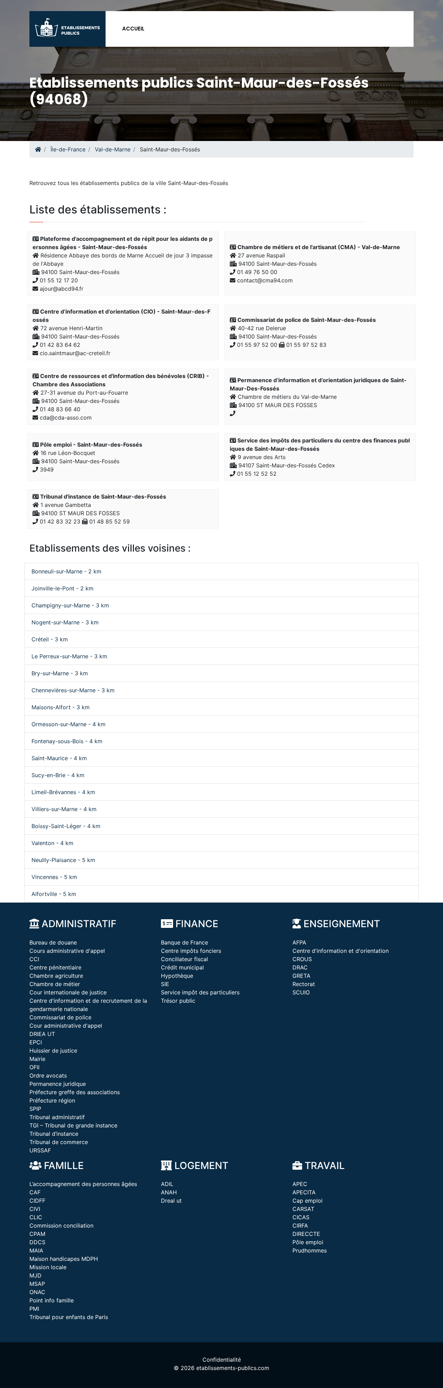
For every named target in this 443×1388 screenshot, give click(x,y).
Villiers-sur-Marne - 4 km (64, 809)
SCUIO (301, 992)
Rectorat (303, 984)
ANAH (169, 1192)
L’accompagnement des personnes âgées (83, 1183)
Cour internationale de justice (68, 992)
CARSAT (303, 1208)
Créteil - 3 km (49, 639)
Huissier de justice (53, 1050)
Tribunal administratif (57, 1117)
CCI (34, 959)
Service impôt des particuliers (200, 992)
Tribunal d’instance (53, 1133)
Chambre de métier (54, 984)
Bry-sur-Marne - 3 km (59, 673)
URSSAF (40, 1150)
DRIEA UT (42, 1033)
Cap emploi (307, 1200)
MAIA (36, 1250)
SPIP (35, 1108)
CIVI (34, 1208)
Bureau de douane (53, 942)
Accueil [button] (133, 28)
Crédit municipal (182, 967)
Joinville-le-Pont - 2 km (62, 588)
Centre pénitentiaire (55, 967)
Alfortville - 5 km (53, 893)
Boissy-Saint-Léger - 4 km (65, 826)
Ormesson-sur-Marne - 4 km (68, 724)
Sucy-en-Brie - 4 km (57, 775)
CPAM (37, 1233)
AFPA (299, 942)
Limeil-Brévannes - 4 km (63, 792)
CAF (34, 1192)
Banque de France (184, 942)
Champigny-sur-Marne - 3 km (70, 605)
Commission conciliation (61, 1225)
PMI (34, 1308)
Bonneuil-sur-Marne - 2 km (66, 571)
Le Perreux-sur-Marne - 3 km (69, 656)
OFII (34, 1067)
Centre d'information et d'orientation (340, 950)
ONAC (37, 1292)
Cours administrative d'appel (67, 950)
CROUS (302, 959)
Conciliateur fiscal (184, 959)
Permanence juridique (57, 1083)
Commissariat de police (60, 1017)
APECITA (304, 1192)
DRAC (300, 967)
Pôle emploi (307, 1242)
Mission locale (47, 1267)
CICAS (300, 1217)
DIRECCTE (306, 1233)
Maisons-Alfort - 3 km (60, 707)
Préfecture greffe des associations (74, 1092)
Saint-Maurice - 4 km (59, 758)
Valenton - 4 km (52, 843)
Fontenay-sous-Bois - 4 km (66, 741)
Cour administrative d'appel (65, 1025)
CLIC (35, 1217)
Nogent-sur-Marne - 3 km (65, 622)
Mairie (37, 1058)
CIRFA (300, 1225)
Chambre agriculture (56, 975)
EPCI (35, 1042)
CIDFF (37, 1200)
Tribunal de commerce (58, 1142)
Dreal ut (171, 1200)
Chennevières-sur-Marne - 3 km (73, 690)
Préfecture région (52, 1100)
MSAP (37, 1283)
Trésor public (178, 1000)
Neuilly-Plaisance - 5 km (63, 859)
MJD (35, 1275)
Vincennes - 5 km (54, 876)
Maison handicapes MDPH (63, 1258)
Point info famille (51, 1300)
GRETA (301, 975)
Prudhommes (309, 1250)
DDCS (37, 1242)
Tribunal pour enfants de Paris (68, 1317)
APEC (299, 1183)
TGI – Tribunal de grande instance (73, 1125)
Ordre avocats (48, 1075)
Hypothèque (177, 975)
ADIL (167, 1183)
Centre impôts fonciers (191, 950)
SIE (165, 984)
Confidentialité (221, 1359)
